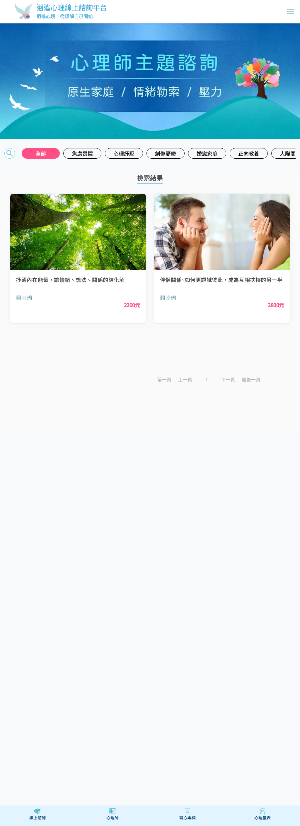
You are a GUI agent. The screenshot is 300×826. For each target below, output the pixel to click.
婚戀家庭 (207, 153)
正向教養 (249, 153)
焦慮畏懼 (82, 153)
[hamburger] (291, 12)
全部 (40, 153)
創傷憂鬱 (165, 153)
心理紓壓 (124, 153)
